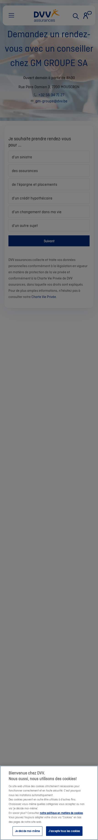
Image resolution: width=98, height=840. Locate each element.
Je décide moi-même (27, 831)
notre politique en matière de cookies (61, 813)
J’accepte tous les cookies (64, 831)
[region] (49, 803)
